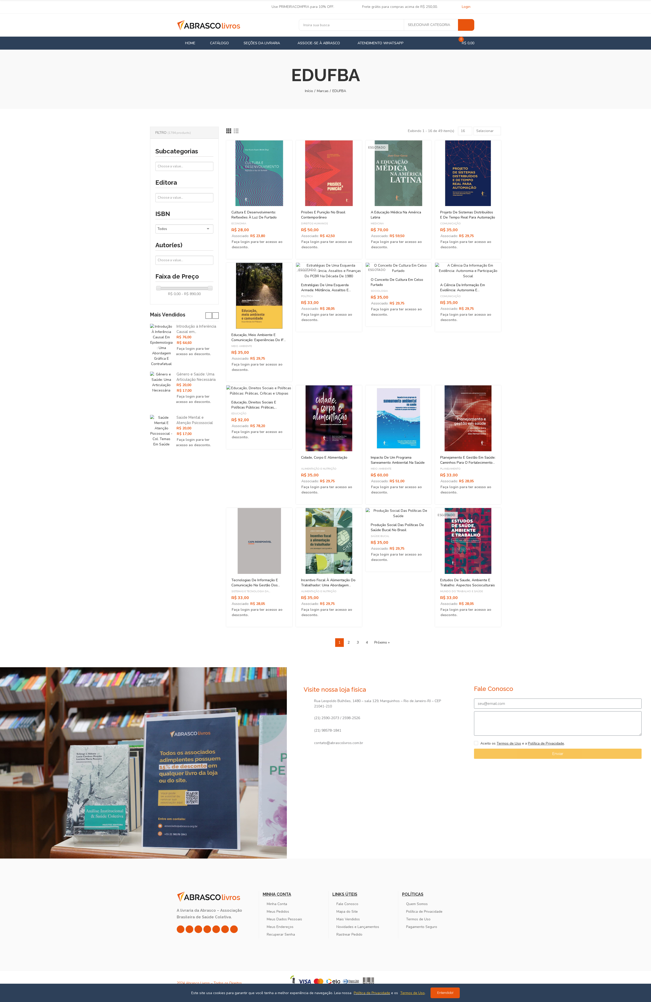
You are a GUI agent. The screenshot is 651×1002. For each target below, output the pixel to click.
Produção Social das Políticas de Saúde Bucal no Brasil (397, 527)
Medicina (377, 223)
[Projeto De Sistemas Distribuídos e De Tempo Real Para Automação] (468, 173)
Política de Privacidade (546, 743)
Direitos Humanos (314, 223)
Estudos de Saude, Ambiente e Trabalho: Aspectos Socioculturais (467, 583)
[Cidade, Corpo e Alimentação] (329, 418)
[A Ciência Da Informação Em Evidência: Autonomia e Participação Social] (468, 271)
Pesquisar (466, 25)
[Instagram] (180, 929)
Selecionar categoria (429, 24)
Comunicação (450, 223)
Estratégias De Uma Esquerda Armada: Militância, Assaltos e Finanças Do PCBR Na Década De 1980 (327, 293)
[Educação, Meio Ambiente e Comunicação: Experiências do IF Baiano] (259, 296)
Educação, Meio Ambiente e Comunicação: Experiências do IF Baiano (257, 339)
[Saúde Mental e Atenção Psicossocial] (161, 431)
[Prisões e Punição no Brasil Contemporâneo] (329, 173)
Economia (238, 223)
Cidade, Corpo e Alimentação (324, 457)
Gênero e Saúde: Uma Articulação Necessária (196, 377)
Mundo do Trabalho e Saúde (461, 591)
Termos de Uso (509, 743)
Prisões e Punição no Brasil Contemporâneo (323, 215)
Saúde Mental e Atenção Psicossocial (194, 420)
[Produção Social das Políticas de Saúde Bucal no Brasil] (399, 513)
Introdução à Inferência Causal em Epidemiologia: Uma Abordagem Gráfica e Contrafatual (196, 329)
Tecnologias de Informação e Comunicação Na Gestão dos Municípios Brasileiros (254, 585)
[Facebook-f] (189, 929)
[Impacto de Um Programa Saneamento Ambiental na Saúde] (399, 418)
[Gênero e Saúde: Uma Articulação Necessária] (161, 382)
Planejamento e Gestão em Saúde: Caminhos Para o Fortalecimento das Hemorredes (467, 462)
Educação (238, 413)
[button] (208, 315)
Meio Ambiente (241, 346)
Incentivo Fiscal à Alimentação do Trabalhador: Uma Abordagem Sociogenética (328, 585)
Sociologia (379, 291)
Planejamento (450, 469)
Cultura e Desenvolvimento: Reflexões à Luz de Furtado (254, 215)
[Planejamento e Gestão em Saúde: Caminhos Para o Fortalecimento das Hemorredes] (468, 418)
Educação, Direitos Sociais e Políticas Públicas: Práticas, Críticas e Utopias (253, 407)
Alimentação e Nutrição (318, 469)
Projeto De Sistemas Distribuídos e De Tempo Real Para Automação (467, 215)
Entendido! (445, 993)
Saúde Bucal (380, 536)
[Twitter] (198, 929)
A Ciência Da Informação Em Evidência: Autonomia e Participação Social (462, 290)
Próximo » (382, 642)
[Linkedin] (207, 929)
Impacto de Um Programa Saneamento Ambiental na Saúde (398, 460)
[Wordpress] (234, 929)
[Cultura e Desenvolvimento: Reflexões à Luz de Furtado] (259, 173)
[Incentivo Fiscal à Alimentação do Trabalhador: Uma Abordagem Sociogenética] (329, 541)
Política (307, 296)
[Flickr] (225, 929)
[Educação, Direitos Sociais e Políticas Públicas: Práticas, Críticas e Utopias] (259, 390)
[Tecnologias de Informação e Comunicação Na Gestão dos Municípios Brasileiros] (259, 541)
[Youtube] (216, 929)
